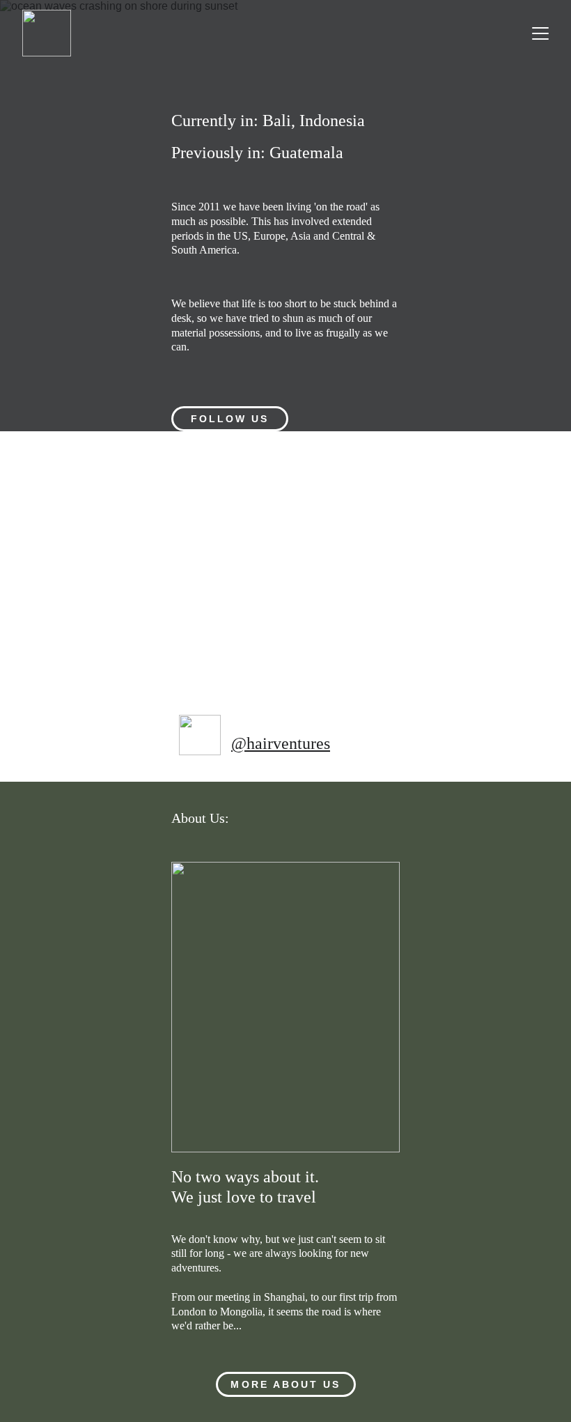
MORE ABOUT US (285, 1384)
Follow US (230, 418)
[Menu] (540, 33)
